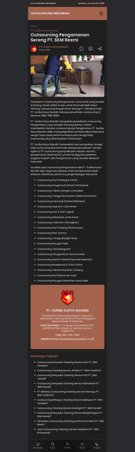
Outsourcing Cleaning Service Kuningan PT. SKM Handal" (69, 408)
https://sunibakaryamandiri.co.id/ (73, 339)
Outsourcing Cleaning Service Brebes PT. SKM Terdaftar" (69, 370)
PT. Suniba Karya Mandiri (44, 30)
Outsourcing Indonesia (50, 13)
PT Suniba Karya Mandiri (53, 47)
